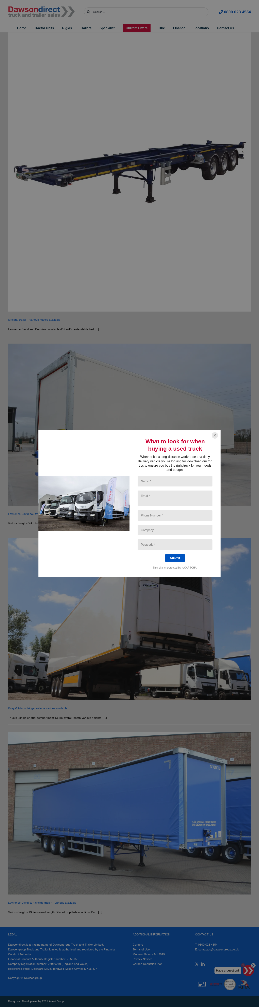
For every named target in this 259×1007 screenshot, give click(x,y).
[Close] (215, 435)
